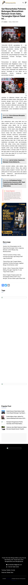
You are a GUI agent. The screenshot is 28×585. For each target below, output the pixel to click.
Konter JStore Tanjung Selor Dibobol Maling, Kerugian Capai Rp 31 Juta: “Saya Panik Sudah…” (13, 269)
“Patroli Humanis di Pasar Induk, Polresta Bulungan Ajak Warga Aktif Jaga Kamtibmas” (13, 256)
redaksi (5, 21)
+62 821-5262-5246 (13, 567)
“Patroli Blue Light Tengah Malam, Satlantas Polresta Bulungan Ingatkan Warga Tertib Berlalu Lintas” (13, 263)
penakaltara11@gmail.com (15, 564)
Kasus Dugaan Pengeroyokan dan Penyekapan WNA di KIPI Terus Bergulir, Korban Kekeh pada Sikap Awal (14, 276)
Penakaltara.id (8, 578)
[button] (23, 2)
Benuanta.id (14, 580)
